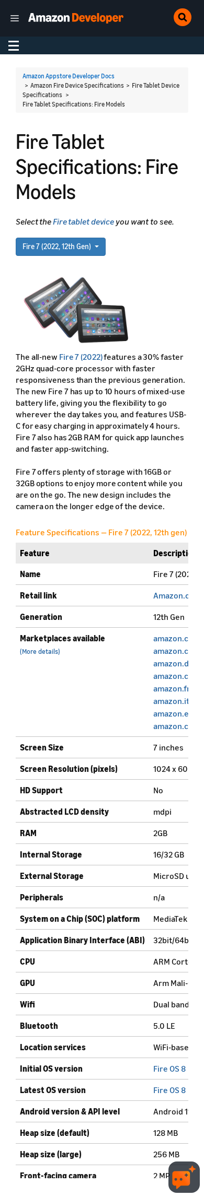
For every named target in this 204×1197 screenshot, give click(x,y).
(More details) (40, 651)
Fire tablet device (83, 221)
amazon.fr (171, 688)
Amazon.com (177, 595)
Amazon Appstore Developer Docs (68, 76)
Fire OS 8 (169, 1068)
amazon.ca (172, 726)
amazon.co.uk (178, 651)
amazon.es (173, 713)
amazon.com (176, 638)
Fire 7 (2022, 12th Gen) (57, 246)
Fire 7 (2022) (81, 356)
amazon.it (171, 701)
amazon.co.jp (177, 676)
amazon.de (173, 663)
